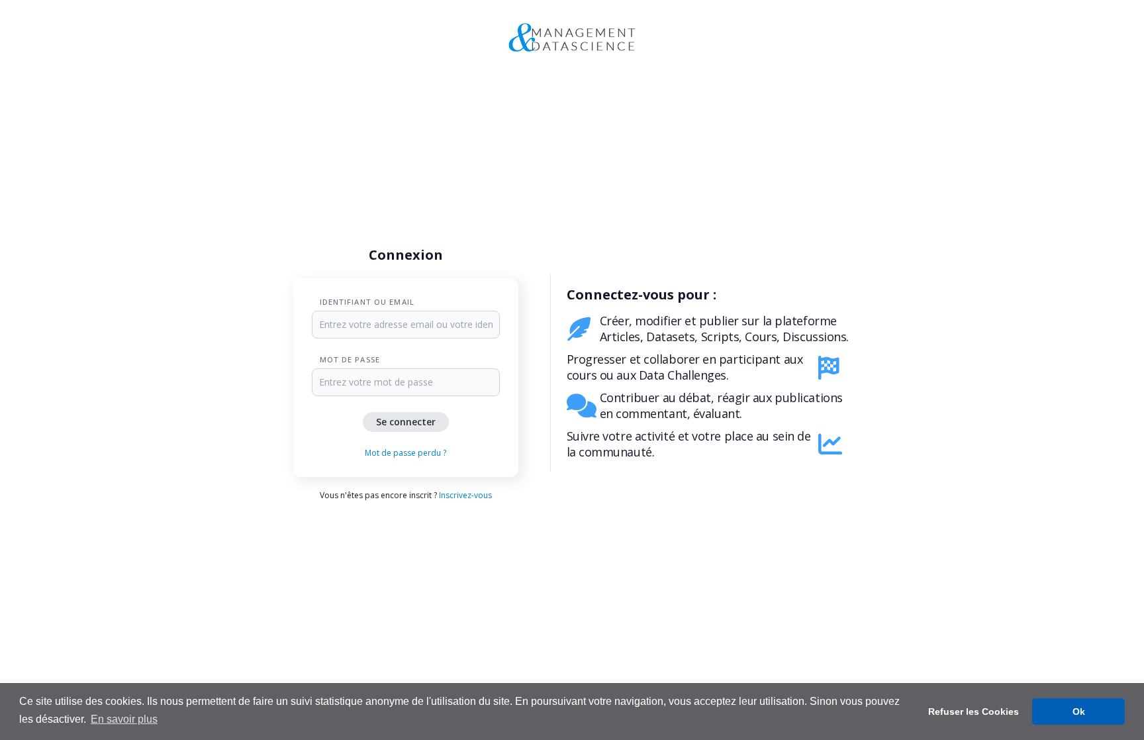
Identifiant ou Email (367, 302)
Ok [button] (1078, 711)
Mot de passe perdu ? (405, 452)
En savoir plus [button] (124, 719)
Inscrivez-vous (465, 495)
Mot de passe (350, 359)
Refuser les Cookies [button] (973, 711)
